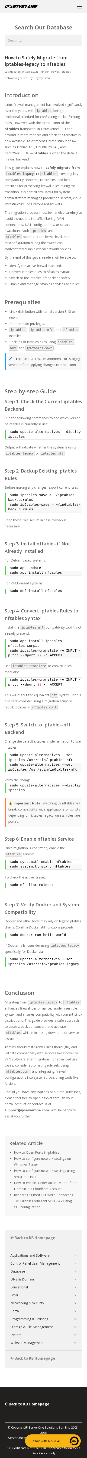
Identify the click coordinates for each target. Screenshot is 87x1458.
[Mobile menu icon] (79, 7)
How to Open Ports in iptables (36, 1152)
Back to (34, 1237)
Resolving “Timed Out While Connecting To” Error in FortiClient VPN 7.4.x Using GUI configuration (43, 1201)
